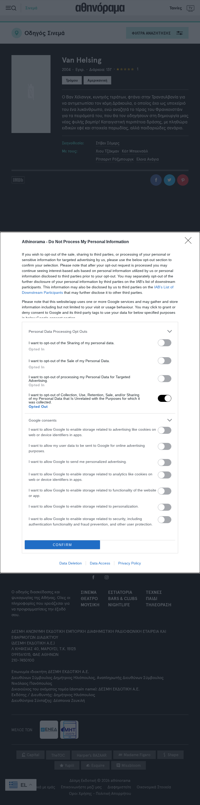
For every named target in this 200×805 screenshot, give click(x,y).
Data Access (100, 563)
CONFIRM (62, 545)
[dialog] (100, 402)
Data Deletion (70, 563)
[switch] (164, 342)
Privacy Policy (129, 563)
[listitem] (100, 331)
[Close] (190, 242)
